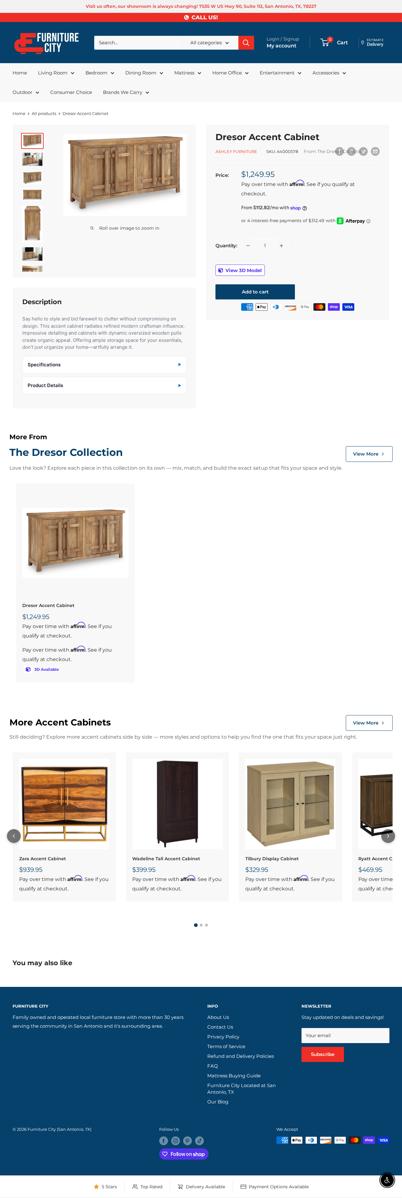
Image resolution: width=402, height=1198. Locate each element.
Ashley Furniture (236, 151)
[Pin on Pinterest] (351, 151)
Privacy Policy (223, 1037)
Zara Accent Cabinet (42, 859)
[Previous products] (14, 836)
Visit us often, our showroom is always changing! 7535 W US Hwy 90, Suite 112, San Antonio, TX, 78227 (201, 6)
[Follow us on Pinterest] (187, 1140)
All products (44, 113)
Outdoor (22, 92)
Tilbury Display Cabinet (272, 859)
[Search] (246, 43)
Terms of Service (226, 1046)
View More (365, 454)
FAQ (212, 1066)
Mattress (184, 73)
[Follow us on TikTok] (199, 1140)
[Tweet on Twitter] (363, 151)
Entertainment (277, 73)
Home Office (227, 73)
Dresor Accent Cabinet (48, 605)
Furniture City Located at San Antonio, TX (241, 1088)
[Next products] (388, 836)
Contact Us (220, 1027)
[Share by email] (375, 151)
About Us (218, 1017)
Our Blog (217, 1102)
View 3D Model (243, 270)
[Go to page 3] (206, 925)
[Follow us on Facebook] (163, 1140)
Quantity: (226, 246)
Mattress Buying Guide (234, 1076)
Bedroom (96, 73)
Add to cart (255, 292)
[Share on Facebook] (339, 151)
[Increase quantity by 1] (281, 245)
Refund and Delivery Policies (240, 1056)
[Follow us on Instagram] (175, 1140)
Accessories (325, 73)
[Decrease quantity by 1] (248, 245)
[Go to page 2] (201, 925)
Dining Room (140, 73)
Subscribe (322, 1054)
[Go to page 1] (196, 925)
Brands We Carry (122, 92)
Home (20, 73)
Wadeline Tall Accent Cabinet (166, 859)
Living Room (53, 73)
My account (281, 46)
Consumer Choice (71, 92)
